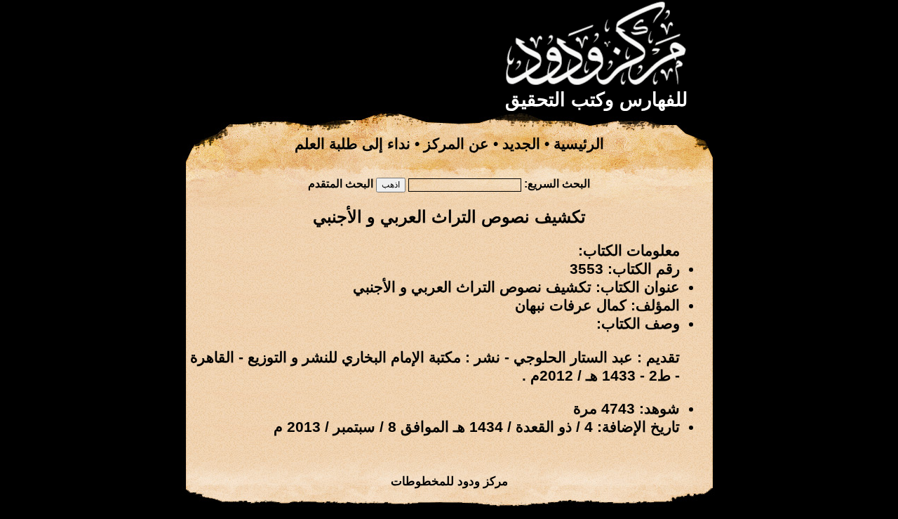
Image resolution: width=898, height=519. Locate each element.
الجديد (521, 144)
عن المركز (456, 144)
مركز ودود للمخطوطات (449, 481)
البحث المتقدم (340, 184)
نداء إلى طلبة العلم (352, 144)
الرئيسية (579, 144)
